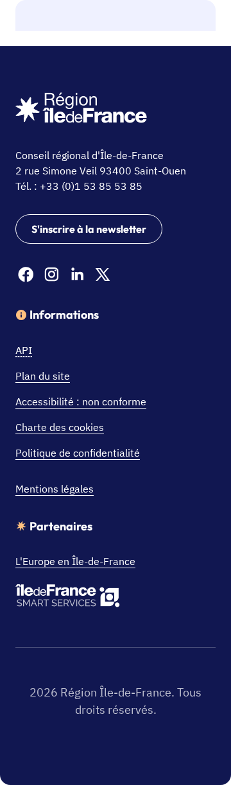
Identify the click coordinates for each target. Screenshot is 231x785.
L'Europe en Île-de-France (75, 561)
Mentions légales (54, 488)
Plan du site (42, 375)
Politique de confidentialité (77, 452)
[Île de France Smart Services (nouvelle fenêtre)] (67, 597)
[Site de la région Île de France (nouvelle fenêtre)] (81, 109)
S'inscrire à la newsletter (88, 229)
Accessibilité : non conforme (80, 401)
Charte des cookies (59, 427)
